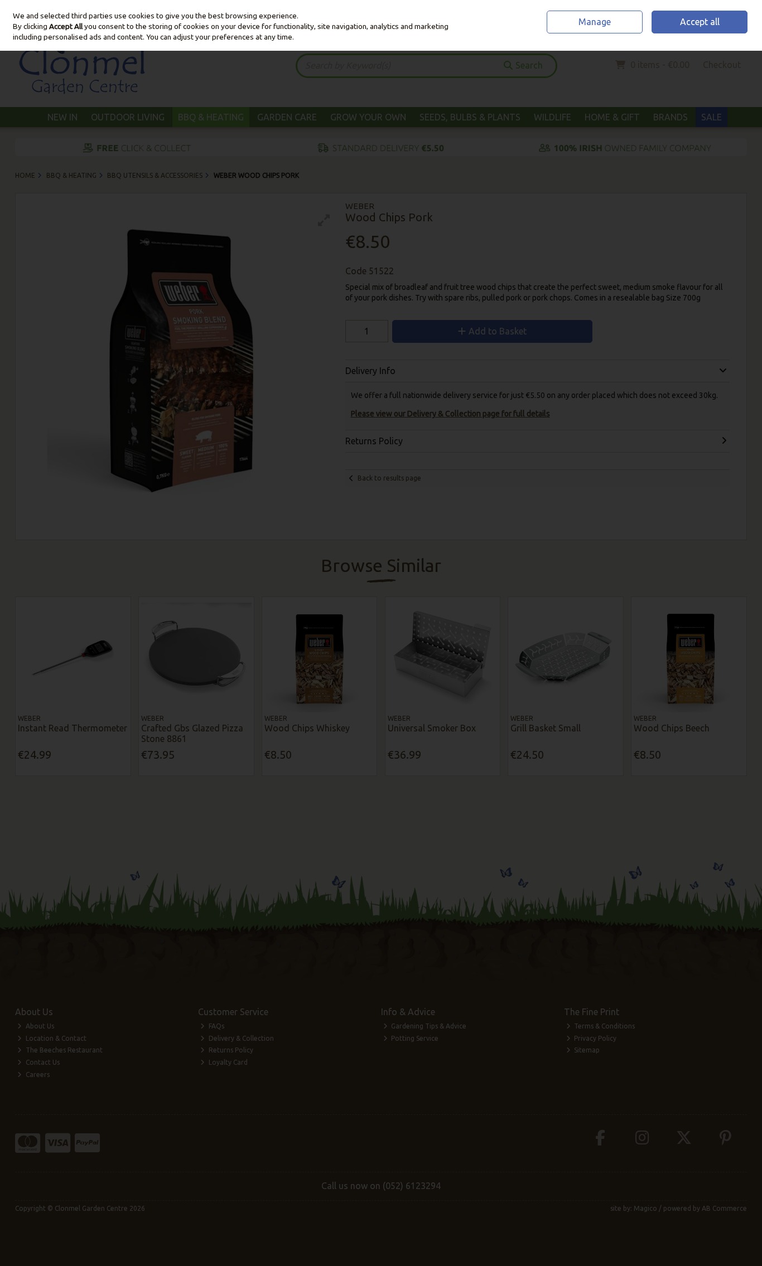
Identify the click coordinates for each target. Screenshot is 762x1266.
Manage (594, 22)
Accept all (700, 22)
